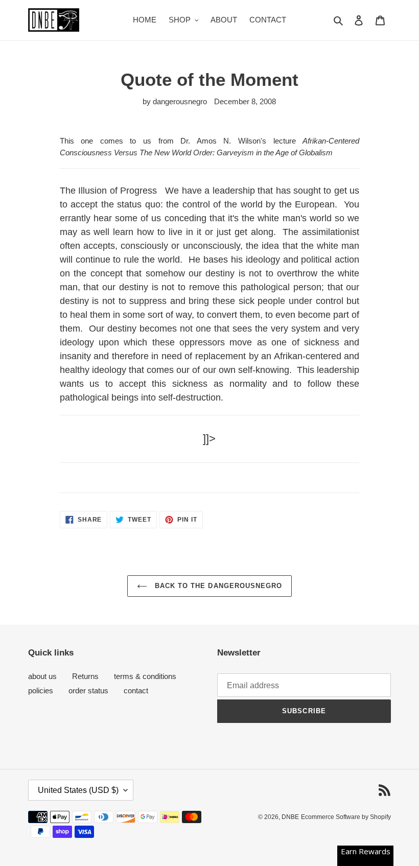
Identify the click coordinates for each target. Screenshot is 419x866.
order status (88, 690)
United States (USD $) (78, 790)
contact (136, 690)
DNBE (290, 817)
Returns (85, 676)
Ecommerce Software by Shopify (346, 817)
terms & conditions (145, 676)
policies (40, 690)
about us (42, 676)
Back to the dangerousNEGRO (217, 586)
